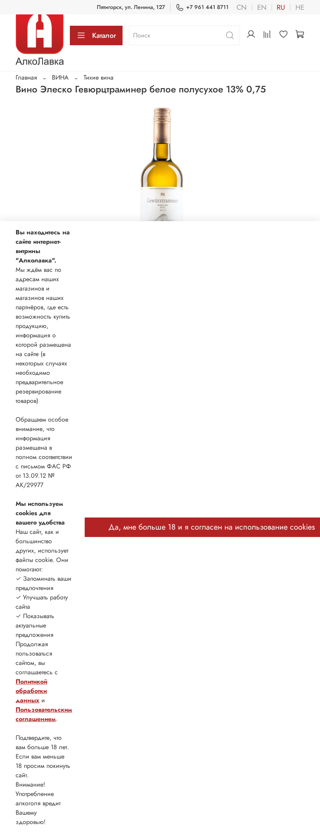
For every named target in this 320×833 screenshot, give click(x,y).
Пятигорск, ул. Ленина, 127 (131, 7)
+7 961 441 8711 (207, 7)
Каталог (104, 35)
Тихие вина (99, 77)
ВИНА (60, 77)
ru (281, 7)
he (299, 7)
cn (241, 7)
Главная (26, 77)
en (262, 7)
